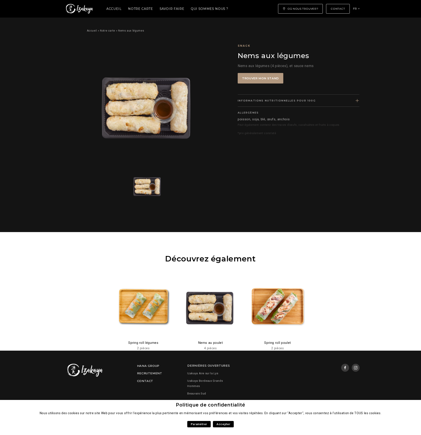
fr (355, 8)
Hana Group (148, 366)
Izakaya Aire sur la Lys (202, 373)
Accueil (113, 9)
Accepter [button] (223, 424)
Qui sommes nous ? (209, 9)
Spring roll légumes (143, 343)
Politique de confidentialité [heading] (210, 405)
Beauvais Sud (196, 393)
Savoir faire (172, 9)
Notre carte (140, 9)
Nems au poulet (210, 343)
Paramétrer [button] (199, 424)
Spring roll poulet (277, 343)
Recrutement (149, 373)
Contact (145, 381)
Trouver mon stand (260, 78)
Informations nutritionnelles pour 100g (277, 100)
